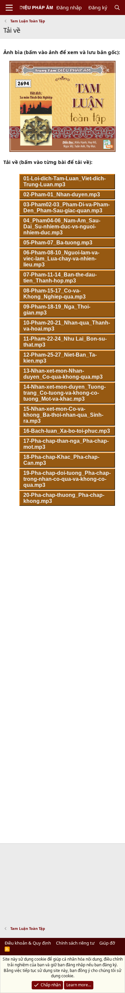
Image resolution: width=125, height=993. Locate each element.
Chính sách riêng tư (75, 943)
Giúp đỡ (107, 943)
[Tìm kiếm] (117, 7)
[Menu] (9, 7)
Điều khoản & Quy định (28, 943)
